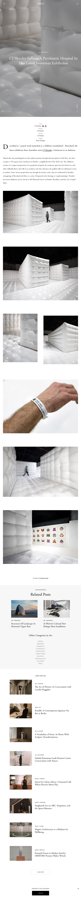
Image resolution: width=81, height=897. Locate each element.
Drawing (40, 644)
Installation (44, 52)
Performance (40, 659)
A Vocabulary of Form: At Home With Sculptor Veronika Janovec (52, 736)
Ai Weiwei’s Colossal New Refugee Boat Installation (54, 625)
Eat (40, 707)
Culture (41, 826)
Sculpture (40, 661)
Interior (42, 779)
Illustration (40, 649)
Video (40, 664)
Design (37, 779)
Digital (40, 641)
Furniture (42, 802)
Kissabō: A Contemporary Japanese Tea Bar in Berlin (52, 712)
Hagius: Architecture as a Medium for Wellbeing (51, 831)
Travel (36, 707)
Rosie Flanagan (40, 141)
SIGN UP (40, 893)
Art (40, 52)
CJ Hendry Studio (43, 578)
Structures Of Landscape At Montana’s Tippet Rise (23, 625)
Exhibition (40, 646)
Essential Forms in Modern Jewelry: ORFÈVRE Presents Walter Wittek (50, 854)
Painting (40, 656)
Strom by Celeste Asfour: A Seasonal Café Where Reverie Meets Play (53, 783)
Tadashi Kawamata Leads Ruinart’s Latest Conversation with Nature (53, 759)
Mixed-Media (40, 654)
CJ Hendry (38, 126)
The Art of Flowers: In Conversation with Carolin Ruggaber (53, 688)
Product (42, 850)
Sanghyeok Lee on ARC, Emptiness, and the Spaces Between (52, 807)
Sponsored (40, 755)
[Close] (78, 888)
